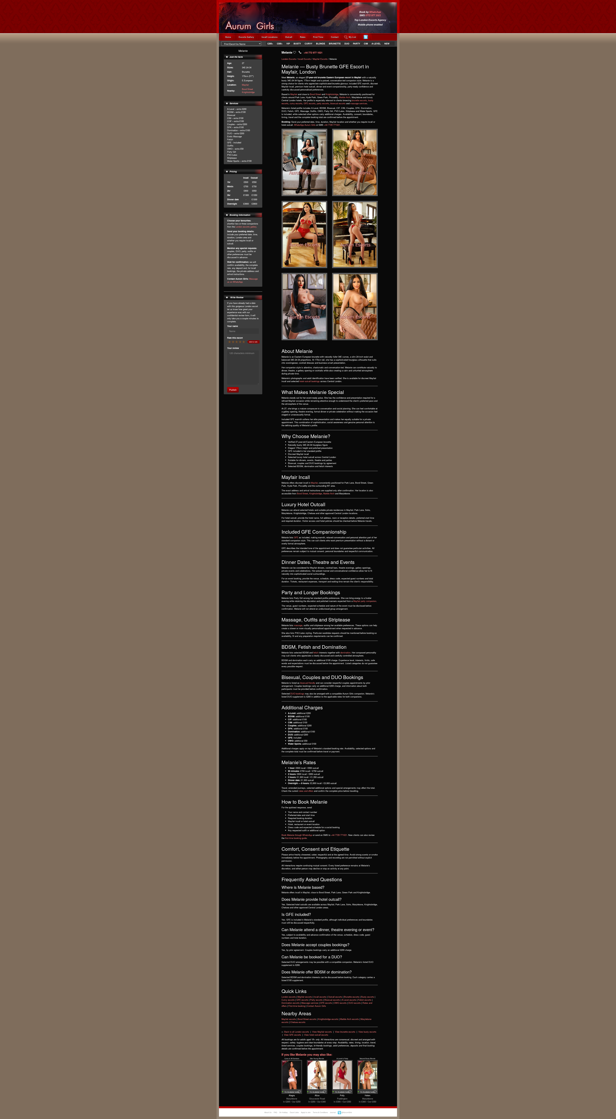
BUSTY (297, 43)
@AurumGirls (346, 1112)
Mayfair (245, 84)
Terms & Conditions (320, 1112)
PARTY (356, 43)
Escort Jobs (294, 1112)
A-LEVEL (376, 43)
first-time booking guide (296, 838)
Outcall (288, 37)
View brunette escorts (345, 1031)
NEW (386, 43)
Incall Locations (270, 37)
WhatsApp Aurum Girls (305, 124)
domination (345, 652)
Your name (232, 326)
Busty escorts (367, 996)
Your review (233, 348)
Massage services (309, 1002)
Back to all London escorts (296, 1031)
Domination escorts (291, 1002)
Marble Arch (344, 97)
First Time (318, 37)
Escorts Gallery (246, 37)
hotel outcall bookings (309, 381)
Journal (333, 1112)
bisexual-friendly (307, 682)
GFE (296, 537)
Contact (334, 37)
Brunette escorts (351, 996)
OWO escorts (340, 1002)
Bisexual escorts (332, 999)
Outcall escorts (335, 996)
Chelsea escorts (297, 1022)
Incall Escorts (304, 58)
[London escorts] (254, 15)
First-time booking (296, 1005)
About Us (267, 1112)
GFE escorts (310, 103)
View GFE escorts (292, 1034)
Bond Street (247, 89)
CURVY (308, 43)
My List (351, 37)
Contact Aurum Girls (316, 1005)
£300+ (280, 43)
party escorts (323, 103)
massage (298, 625)
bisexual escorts (338, 103)
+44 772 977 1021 (313, 52)
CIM (366, 43)
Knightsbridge (248, 92)
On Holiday (283, 1112)
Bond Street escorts (307, 1019)
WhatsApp (375, 12)
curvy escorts (296, 103)
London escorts (289, 996)
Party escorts (316, 999)
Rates (302, 37)
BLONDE (320, 43)
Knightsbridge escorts (328, 1019)
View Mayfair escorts (322, 1031)
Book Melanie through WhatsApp (297, 834)
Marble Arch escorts (349, 1019)
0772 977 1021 (373, 15)
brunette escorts (359, 100)
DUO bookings (297, 693)
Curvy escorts (288, 999)
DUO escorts (354, 1002)
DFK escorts (326, 1002)
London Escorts (289, 58)
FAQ (275, 1112)
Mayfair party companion (364, 601)
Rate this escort (235, 337)
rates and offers (306, 790)
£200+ (270, 43)
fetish (315, 652)
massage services (358, 103)
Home (228, 37)
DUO (346, 43)
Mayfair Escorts (320, 58)
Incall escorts (320, 996)
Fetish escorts (364, 999)
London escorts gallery (245, 226)
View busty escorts (367, 1031)
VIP (288, 43)
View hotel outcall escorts (316, 1034)
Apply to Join (306, 1112)
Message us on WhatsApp (242, 280)
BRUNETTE (335, 43)
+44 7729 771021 (332, 124)
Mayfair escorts (305, 996)
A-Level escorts (349, 999)
